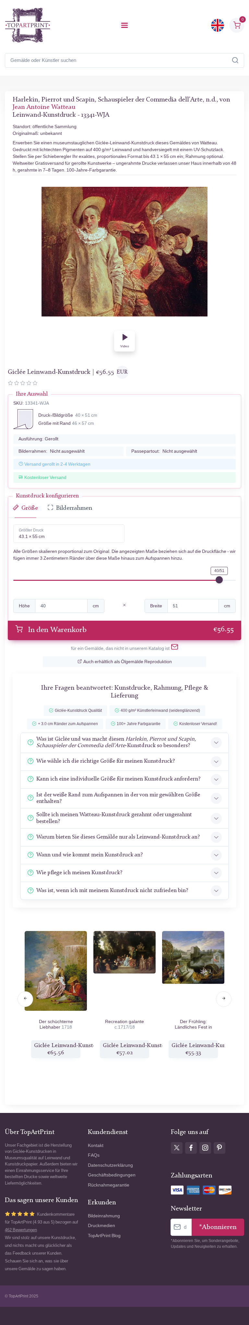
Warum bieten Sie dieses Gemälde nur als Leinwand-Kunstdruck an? (118, 837)
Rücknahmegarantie (108, 1185)
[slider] (219, 579)
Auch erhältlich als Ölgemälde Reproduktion (127, 661)
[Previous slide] (25, 999)
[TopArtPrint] (27, 25)
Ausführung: (38, 439)
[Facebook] (191, 1148)
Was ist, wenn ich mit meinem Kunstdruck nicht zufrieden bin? (112, 890)
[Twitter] (177, 1148)
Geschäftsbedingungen (112, 1175)
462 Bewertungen (21, 1229)
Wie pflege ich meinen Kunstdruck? (79, 873)
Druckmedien (101, 1225)
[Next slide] (223, 999)
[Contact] (174, 648)
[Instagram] (205, 1148)
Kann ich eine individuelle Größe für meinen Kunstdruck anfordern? (118, 779)
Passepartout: (164, 451)
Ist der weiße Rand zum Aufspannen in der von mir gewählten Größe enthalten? (118, 798)
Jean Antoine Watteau (44, 107)
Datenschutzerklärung (110, 1165)
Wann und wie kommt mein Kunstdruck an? (89, 855)
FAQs (94, 1155)
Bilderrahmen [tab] (74, 508)
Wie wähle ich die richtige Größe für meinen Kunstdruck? (105, 761)
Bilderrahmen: (51, 451)
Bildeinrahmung (104, 1216)
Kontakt (95, 1145)
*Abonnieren (218, 1227)
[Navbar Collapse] (124, 25)
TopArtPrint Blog (104, 1235)
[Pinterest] (219, 1148)
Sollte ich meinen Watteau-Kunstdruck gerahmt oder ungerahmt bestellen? (114, 818)
